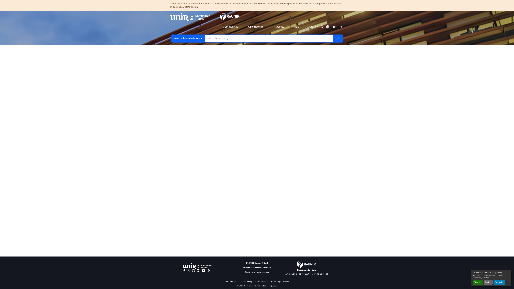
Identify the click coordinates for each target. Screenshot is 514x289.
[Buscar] (338, 38)
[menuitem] (256, 27)
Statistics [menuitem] (279, 27)
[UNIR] (197, 266)
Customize (499, 282)
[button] (322, 26)
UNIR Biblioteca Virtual (257, 263)
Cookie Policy (262, 282)
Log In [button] (313, 27)
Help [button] (296, 27)
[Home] (191, 17)
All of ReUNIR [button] (255, 27)
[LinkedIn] (198, 271)
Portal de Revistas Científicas (257, 268)
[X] (189, 271)
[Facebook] (184, 271)
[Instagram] (193, 271)
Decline (488, 282)
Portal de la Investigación (257, 272)
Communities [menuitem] (230, 27)
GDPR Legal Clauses (280, 282)
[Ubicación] (208, 271)
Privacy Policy (246, 282)
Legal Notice (230, 282)
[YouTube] (203, 271)
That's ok (477, 282)
